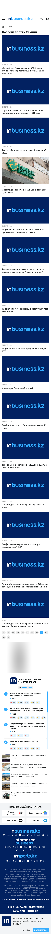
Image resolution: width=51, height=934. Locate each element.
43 (27, 632)
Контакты (21, 907)
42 (23, 632)
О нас (10, 907)
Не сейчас (26, 930)
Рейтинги (32, 910)
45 (37, 632)
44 (32, 632)
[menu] (3, 19)
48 (4, 637)
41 (18, 632)
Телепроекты (36, 907)
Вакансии (19, 910)
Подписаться (41, 930)
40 (13, 632)
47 (46, 632)
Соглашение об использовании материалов (25, 899)
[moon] (42, 19)
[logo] (22, 19)
